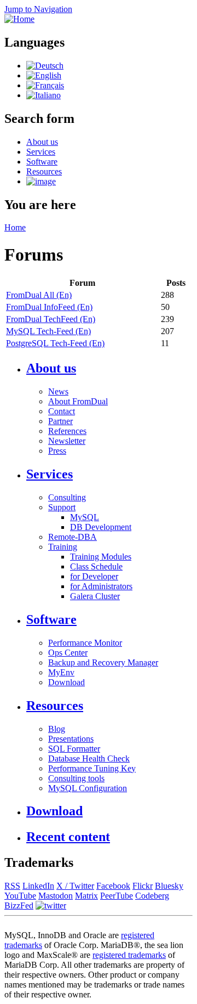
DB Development (100, 527)
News (58, 391)
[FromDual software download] (41, 181)
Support (62, 507)
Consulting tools (76, 778)
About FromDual (78, 401)
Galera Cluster (95, 596)
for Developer (94, 576)
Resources (44, 171)
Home (15, 227)
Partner (60, 421)
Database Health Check (89, 758)
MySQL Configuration (87, 788)
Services (40, 151)
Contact (61, 411)
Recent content (68, 837)
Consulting (67, 497)
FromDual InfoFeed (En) (49, 307)
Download (66, 682)
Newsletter (66, 440)
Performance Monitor (85, 642)
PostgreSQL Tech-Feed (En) (55, 343)
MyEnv (61, 672)
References (67, 431)
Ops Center (68, 652)
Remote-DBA (72, 537)
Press (57, 450)
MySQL (84, 517)
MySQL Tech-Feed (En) (48, 331)
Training (62, 546)
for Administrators (101, 586)
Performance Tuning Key (92, 768)
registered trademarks (129, 955)
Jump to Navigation (38, 9)
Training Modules (100, 556)
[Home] (19, 19)
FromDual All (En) (39, 295)
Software (41, 161)
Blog (56, 729)
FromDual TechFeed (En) (50, 319)
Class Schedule (96, 566)
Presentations (71, 738)
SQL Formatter (74, 748)
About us (42, 141)
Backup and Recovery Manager (103, 662)
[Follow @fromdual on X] (51, 905)
